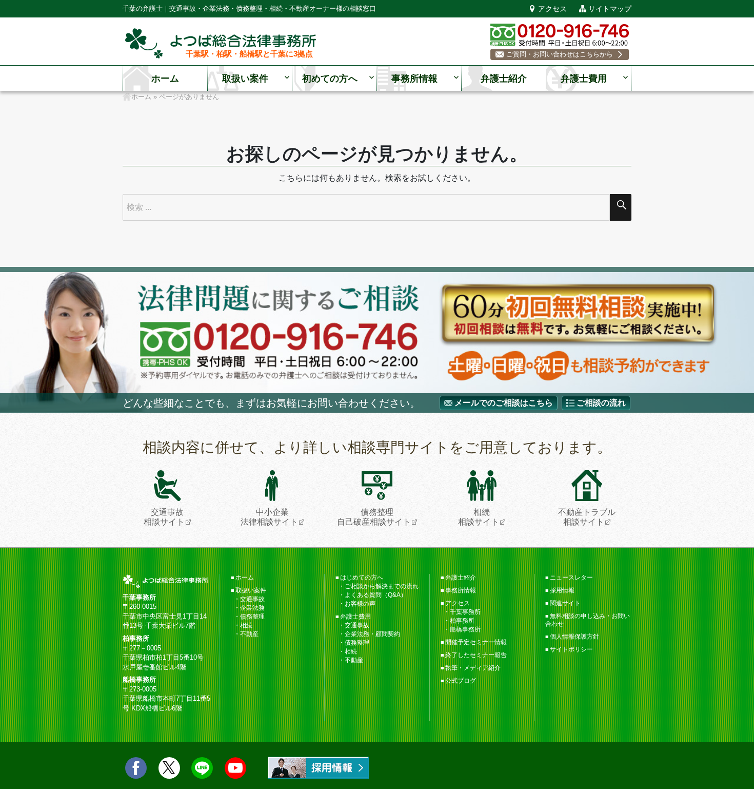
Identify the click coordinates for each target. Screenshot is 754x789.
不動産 (249, 634)
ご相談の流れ (601, 402)
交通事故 (252, 599)
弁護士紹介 (504, 78)
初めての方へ (330, 78)
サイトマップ (609, 8)
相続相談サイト (478, 517)
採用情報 (562, 590)
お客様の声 (360, 603)
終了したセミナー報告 (476, 655)
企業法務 (252, 607)
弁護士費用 (584, 78)
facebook (136, 768)
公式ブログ (460, 680)
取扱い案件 (245, 78)
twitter (169, 768)
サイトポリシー (571, 649)
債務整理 (252, 616)
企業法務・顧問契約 (372, 634)
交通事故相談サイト (164, 517)
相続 (246, 625)
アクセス (552, 8)
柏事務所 (462, 620)
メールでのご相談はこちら (503, 402)
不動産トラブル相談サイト (587, 517)
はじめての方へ (361, 577)
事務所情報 (414, 78)
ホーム (165, 78)
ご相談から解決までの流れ (382, 586)
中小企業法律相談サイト (269, 517)
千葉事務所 (465, 611)
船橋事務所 (465, 629)
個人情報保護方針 (574, 636)
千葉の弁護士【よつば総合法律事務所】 (220, 43)
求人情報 (318, 768)
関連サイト (565, 603)
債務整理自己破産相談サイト (374, 517)
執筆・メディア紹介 (473, 667)
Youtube (235, 768)
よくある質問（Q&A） (376, 595)
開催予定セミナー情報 (476, 642)
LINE (202, 768)
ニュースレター (571, 577)
